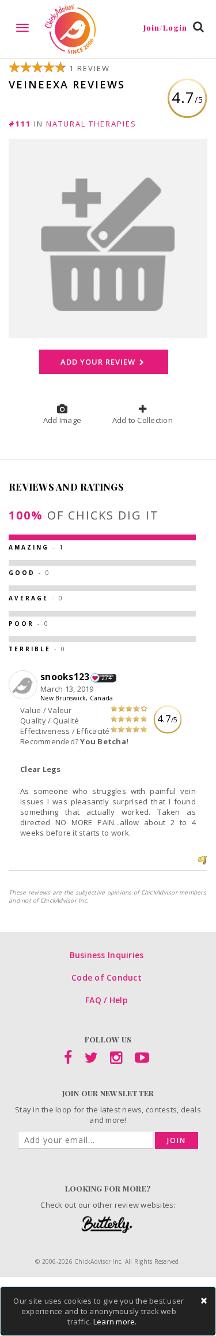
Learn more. (115, 1321)
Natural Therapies (91, 123)
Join (176, 1140)
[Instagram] (116, 1060)
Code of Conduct (106, 977)
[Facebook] (68, 1060)
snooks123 (64, 676)
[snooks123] (24, 685)
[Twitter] (91, 1060)
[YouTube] (142, 1060)
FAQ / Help (106, 999)
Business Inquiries (107, 954)
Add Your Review (98, 362)
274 (106, 678)
